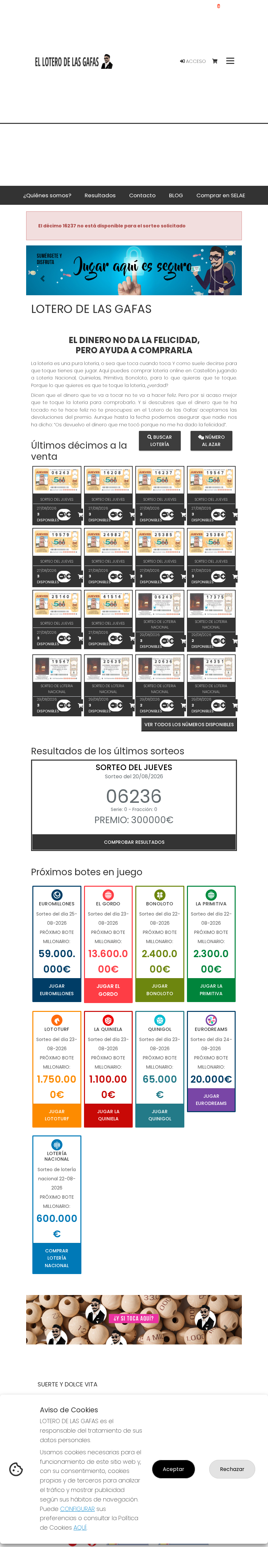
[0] (218, 61)
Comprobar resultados (134, 842)
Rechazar (232, 1469)
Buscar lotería (161, 441)
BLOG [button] (176, 195)
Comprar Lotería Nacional (57, 1258)
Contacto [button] (142, 195)
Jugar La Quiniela (108, 1115)
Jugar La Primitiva (211, 989)
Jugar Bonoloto (159, 989)
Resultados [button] (100, 195)
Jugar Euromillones (57, 989)
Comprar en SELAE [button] (220, 195)
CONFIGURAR (77, 1509)
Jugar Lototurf (57, 1115)
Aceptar (173, 1469)
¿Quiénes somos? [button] (47, 195)
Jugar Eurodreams (211, 1100)
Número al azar (213, 441)
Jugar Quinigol (159, 1115)
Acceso (195, 61)
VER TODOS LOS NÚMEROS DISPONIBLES (189, 724)
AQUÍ (80, 1527)
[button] (42, 278)
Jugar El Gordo (108, 990)
